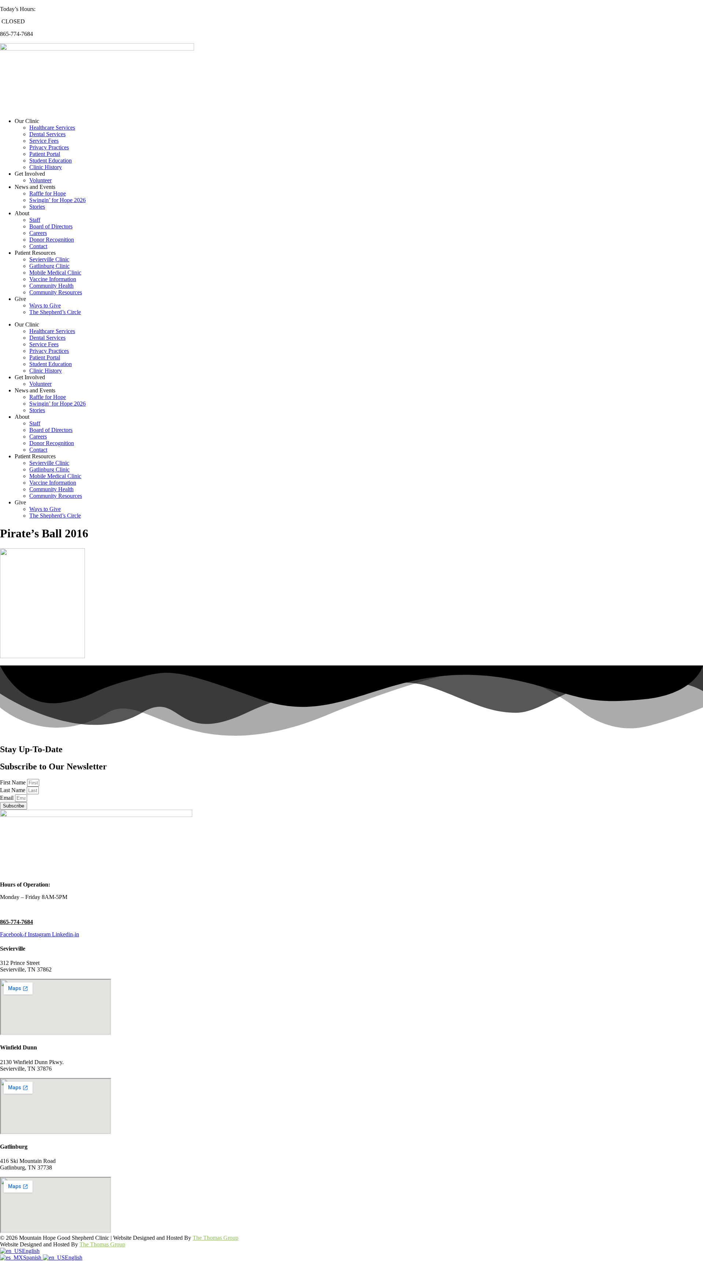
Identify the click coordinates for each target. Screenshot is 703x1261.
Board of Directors (50, 226)
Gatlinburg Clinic (49, 266)
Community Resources (55, 292)
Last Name (13, 790)
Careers (38, 233)
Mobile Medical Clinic (55, 272)
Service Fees (44, 141)
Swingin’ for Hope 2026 (57, 200)
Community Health (51, 286)
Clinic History (45, 167)
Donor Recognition (51, 239)
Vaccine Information (52, 279)
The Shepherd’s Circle (55, 312)
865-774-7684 (16, 922)
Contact (38, 246)
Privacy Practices (49, 147)
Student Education (50, 160)
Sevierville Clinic (49, 259)
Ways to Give (45, 305)
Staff (34, 220)
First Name (13, 782)
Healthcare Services (52, 127)
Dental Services (47, 134)
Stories (37, 207)
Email (7, 798)
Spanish (33, 1257)
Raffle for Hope (47, 193)
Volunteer (40, 180)
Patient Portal (44, 154)
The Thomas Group (215, 1238)
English (31, 1251)
